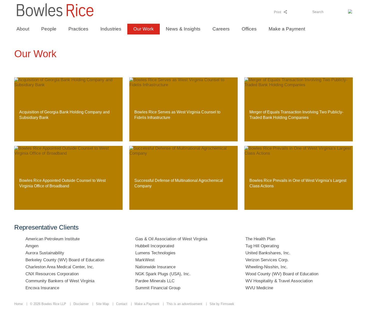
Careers (221, 28)
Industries (110, 28)
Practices (78, 28)
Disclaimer (81, 304)
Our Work (143, 28)
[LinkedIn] (292, 11)
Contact (121, 304)
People (48, 28)
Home (18, 304)
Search (318, 12)
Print (277, 12)
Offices (249, 28)
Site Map (102, 304)
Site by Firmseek (221, 304)
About (22, 28)
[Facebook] (305, 11)
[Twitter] (298, 11)
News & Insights (183, 28)
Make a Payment (287, 28)
